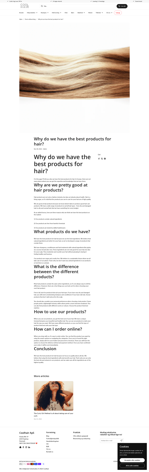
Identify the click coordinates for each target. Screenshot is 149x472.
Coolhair (46, 469)
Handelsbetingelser (52, 441)
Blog (47, 436)
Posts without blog (30, 19)
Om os (48, 449)
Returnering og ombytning (81, 438)
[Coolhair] (25, 6)
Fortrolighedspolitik (52, 438)
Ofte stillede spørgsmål (80, 436)
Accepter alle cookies (132, 460)
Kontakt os (49, 452)
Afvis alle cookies (132, 466)
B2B (47, 446)
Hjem (20, 19)
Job (47, 444)
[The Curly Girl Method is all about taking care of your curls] (53, 396)
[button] (122, 6)
